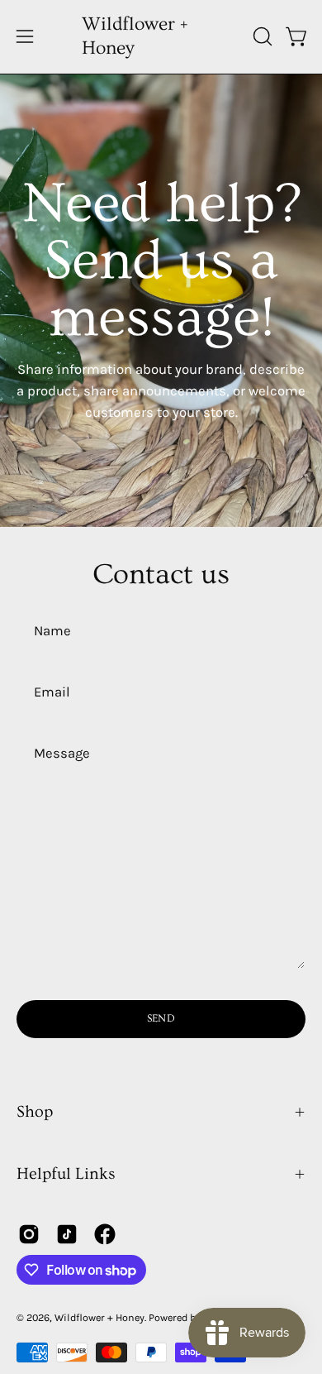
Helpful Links (66, 1174)
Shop (35, 1112)
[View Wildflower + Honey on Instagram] (29, 1234)
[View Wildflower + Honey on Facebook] (104, 1234)
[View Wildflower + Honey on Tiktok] (66, 1234)
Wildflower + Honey (134, 36)
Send (161, 1018)
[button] (260, 36)
